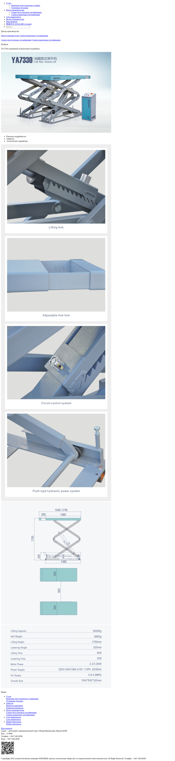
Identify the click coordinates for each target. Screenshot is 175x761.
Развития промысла (14, 708)
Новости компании (14, 706)
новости (9, 703)
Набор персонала (13, 722)
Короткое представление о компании (22, 699)
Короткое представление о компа (25, 5)
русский (28, 24)
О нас (8, 3)
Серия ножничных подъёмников (25, 15)
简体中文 (10, 24)
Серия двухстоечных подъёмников (26, 12)
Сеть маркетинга (13, 17)
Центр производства (15, 10)
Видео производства (15, 19)
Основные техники (19, 8)
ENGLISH (19, 24)
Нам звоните (11, 21)
